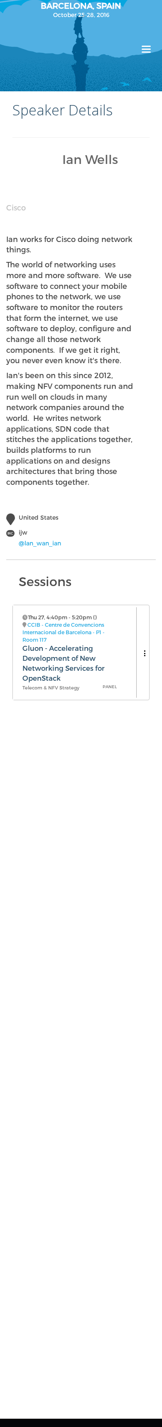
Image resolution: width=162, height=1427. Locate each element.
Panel (110, 686)
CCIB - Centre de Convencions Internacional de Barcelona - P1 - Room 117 (63, 632)
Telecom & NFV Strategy (50, 687)
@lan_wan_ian (40, 543)
